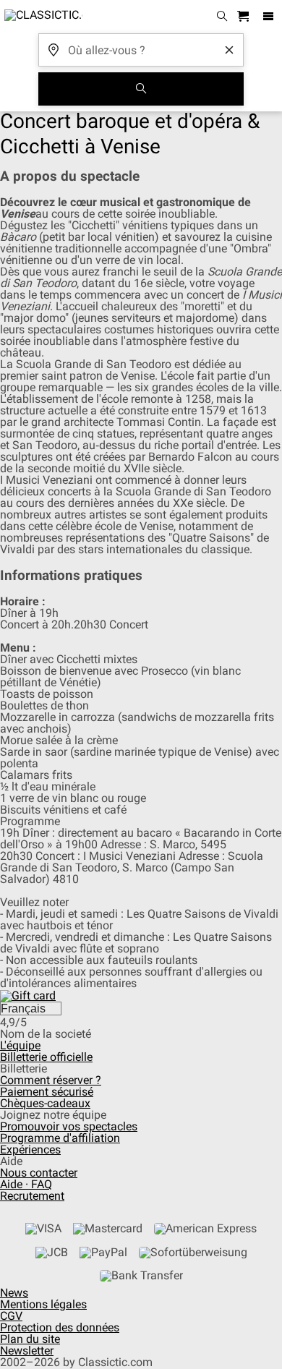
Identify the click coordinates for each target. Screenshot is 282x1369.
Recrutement (32, 1196)
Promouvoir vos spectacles (68, 1126)
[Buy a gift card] (28, 995)
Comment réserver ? (50, 1080)
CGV (11, 1316)
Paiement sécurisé (46, 1092)
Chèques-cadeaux (45, 1103)
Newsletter (27, 1350)
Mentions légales (43, 1304)
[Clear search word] (229, 50)
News (14, 1293)
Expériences (30, 1149)
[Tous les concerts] (141, 89)
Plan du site (30, 1339)
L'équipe (20, 1045)
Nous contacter (38, 1173)
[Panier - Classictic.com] (245, 17)
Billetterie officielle (46, 1057)
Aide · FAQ (26, 1184)
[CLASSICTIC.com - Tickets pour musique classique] (41, 16)
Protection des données (59, 1327)
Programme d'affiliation (60, 1138)
